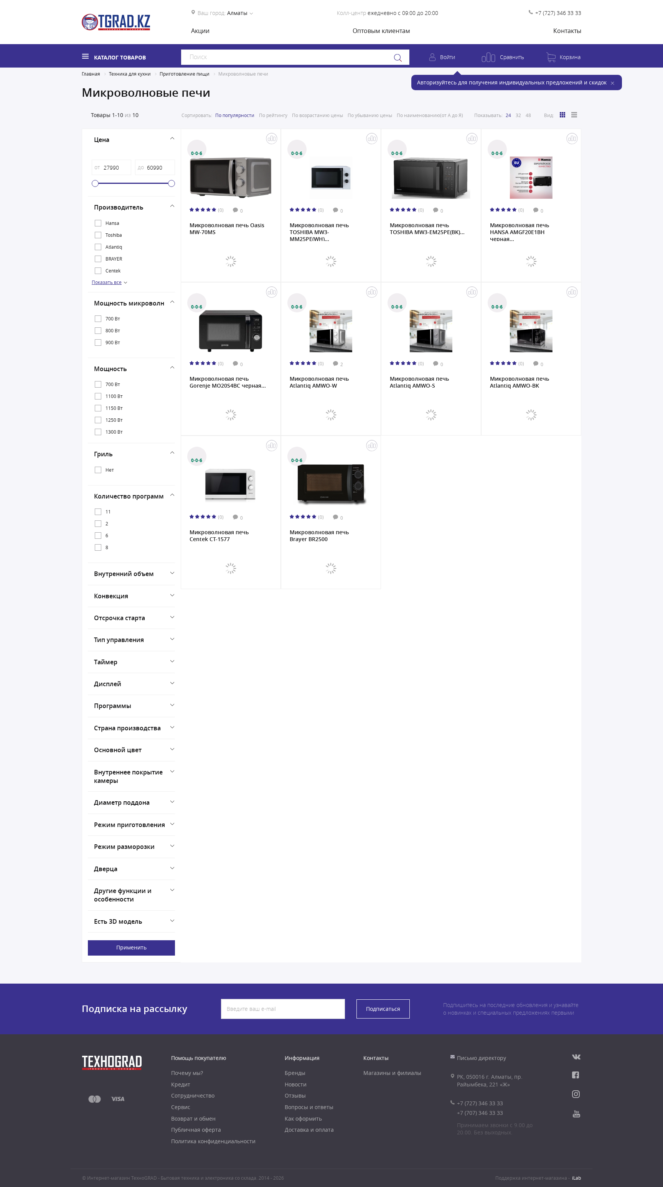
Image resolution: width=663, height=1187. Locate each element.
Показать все (107, 282)
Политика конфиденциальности (213, 1141)
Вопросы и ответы (309, 1107)
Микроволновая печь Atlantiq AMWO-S (419, 382)
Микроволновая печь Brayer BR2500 (319, 536)
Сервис (180, 1107)
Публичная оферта (196, 1129)
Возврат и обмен (193, 1118)
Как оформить (303, 1118)
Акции (200, 30)
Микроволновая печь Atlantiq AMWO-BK (519, 382)
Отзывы (295, 1095)
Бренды (295, 1072)
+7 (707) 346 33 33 (480, 1112)
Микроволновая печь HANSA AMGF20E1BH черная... (519, 231)
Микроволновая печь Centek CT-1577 (219, 536)
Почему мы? (187, 1072)
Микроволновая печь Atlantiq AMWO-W (319, 382)
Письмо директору (481, 1058)
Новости (296, 1084)
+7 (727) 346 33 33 (558, 13)
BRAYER (114, 259)
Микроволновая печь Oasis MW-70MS (227, 229)
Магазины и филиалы (392, 1072)
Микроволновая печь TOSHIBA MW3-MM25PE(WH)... (319, 231)
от (97, 167)
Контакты (567, 30)
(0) (221, 210)
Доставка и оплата (309, 1129)
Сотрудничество (192, 1095)
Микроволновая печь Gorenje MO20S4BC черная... (228, 382)
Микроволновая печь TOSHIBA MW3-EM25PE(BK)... (427, 229)
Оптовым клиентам (381, 30)
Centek (113, 270)
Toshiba (114, 235)
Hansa (112, 223)
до (141, 167)
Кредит (180, 1084)
